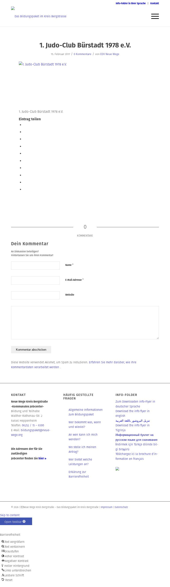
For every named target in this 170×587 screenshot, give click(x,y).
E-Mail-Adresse (74, 280)
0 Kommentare (82, 54)
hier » (42, 458)
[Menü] (153, 16)
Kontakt (154, 3)
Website (69, 294)
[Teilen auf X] (25, 131)
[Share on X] (25, 138)
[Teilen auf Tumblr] (25, 167)
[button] (16, 521)
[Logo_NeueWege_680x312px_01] (38, 16)
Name (69, 265)
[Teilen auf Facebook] (25, 124)
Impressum (106, 507)
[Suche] (142, 16)
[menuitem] (131, 3)
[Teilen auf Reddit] (25, 182)
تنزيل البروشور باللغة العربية (133, 421)
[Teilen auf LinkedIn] (25, 160)
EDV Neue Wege (109, 54)
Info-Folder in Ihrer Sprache (131, 3)
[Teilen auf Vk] (25, 175)
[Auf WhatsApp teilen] (25, 146)
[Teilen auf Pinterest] (25, 153)
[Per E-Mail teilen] (25, 189)
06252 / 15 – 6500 (33, 425)
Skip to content (9, 515)
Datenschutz (121, 507)
